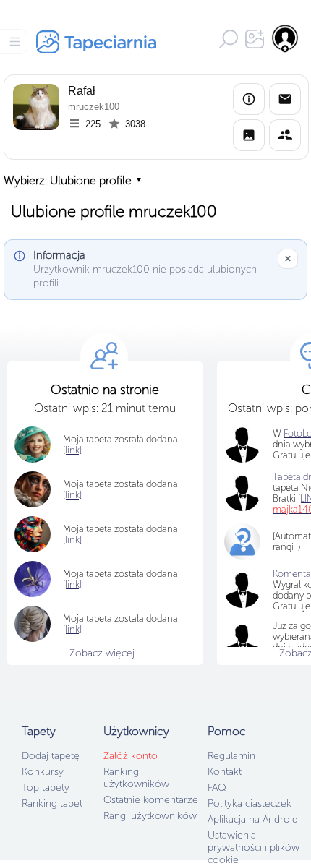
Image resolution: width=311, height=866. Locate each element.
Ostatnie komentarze (150, 800)
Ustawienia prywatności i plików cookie (253, 847)
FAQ (217, 787)
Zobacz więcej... (105, 653)
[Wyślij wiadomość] (285, 99)
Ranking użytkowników (136, 778)
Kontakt (225, 772)
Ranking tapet (52, 803)
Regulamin (231, 756)
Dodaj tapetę (51, 756)
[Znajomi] (285, 135)
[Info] (249, 99)
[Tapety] (249, 135)
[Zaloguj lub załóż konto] (285, 38)
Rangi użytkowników (150, 816)
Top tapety (45, 787)
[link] (72, 450)
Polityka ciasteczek (249, 803)
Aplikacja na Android (253, 819)
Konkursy (43, 772)
